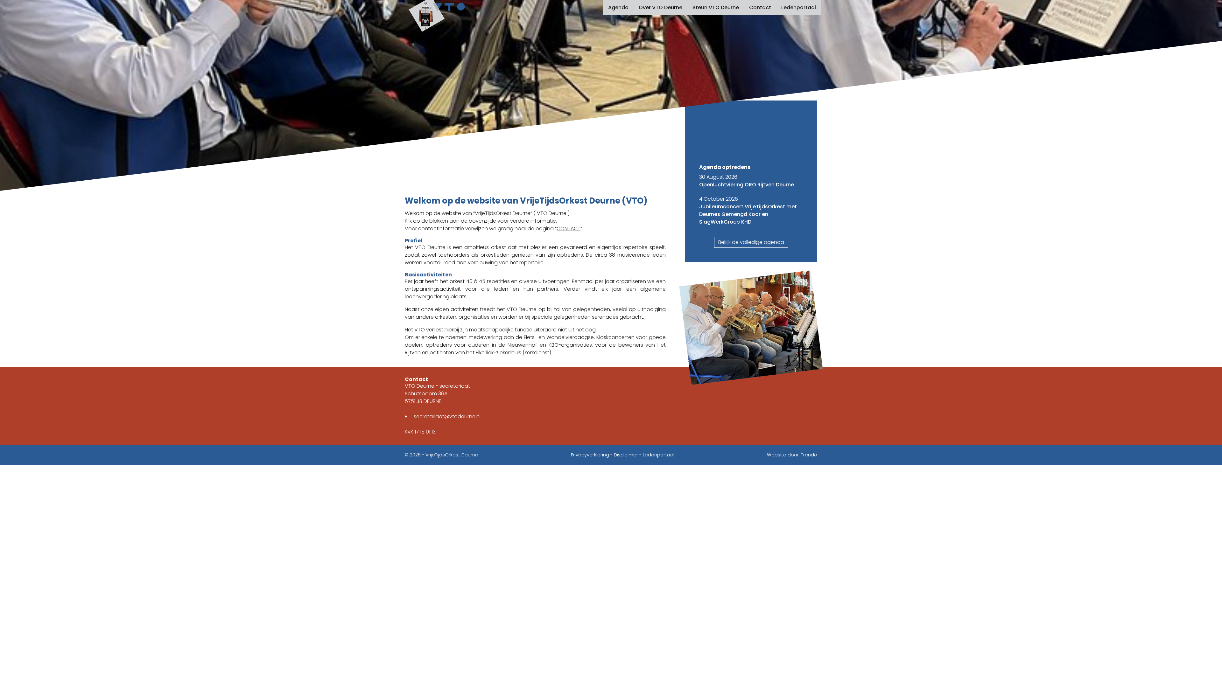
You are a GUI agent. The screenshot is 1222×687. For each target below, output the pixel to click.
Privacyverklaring (590, 455)
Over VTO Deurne (660, 7)
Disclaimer (626, 455)
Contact (760, 7)
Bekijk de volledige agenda (751, 242)
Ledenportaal (798, 7)
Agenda (618, 7)
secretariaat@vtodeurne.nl (447, 416)
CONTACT (568, 228)
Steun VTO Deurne (715, 7)
